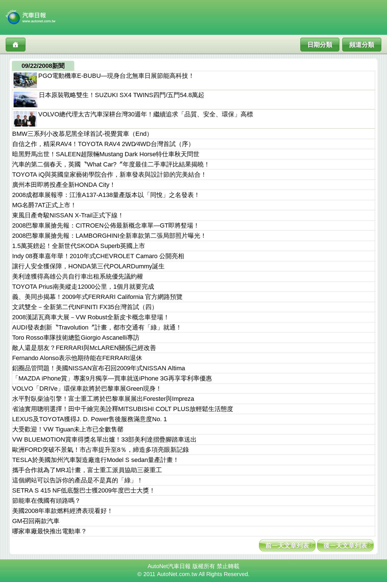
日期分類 (319, 44)
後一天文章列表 (345, 545)
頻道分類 (361, 44)
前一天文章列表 (287, 545)
